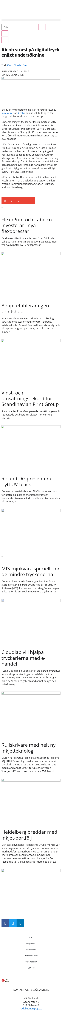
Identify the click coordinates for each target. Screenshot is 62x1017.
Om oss (31, 967)
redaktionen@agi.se (31, 1008)
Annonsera (31, 949)
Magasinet (31, 943)
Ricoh (20, 113)
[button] (31, 20)
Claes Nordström (17, 65)
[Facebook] (5, 923)
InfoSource (8, 113)
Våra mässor (31, 961)
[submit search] (42, 27)
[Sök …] (20, 27)
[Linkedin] (20, 923)
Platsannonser (31, 955)
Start (31, 937)
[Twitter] (13, 923)
